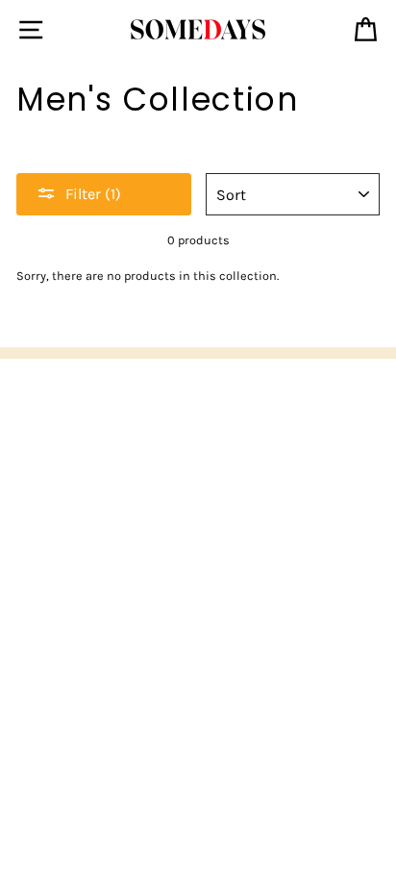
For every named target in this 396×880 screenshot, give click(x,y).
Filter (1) (93, 194)
